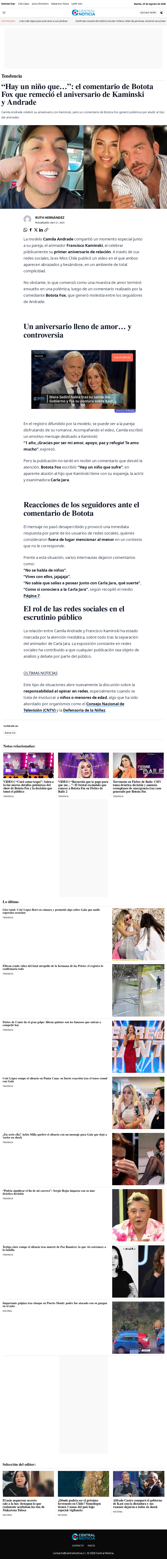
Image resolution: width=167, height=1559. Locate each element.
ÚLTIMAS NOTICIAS (40, 673)
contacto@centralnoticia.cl (68, 1553)
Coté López (23, 3)
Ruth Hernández (49, 217)
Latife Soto (76, 3)
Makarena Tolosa (60, 3)
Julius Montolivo (40, 3)
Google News (148, 12)
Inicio (91, 1545)
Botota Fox (10, 732)
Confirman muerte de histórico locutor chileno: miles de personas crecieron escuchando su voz (74, 21)
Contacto (78, 1545)
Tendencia (11, 75)
